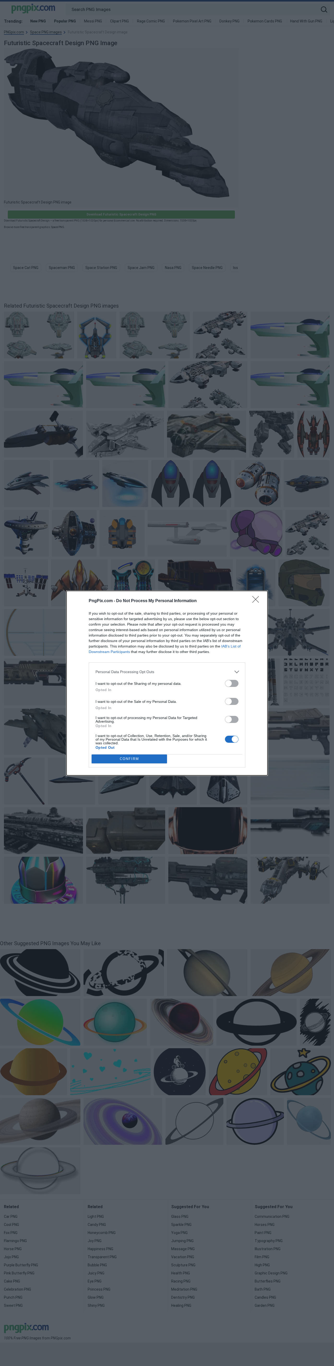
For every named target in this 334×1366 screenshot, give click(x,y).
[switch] (231, 683)
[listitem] (167, 672)
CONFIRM (129, 759)
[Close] (257, 601)
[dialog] (167, 683)
